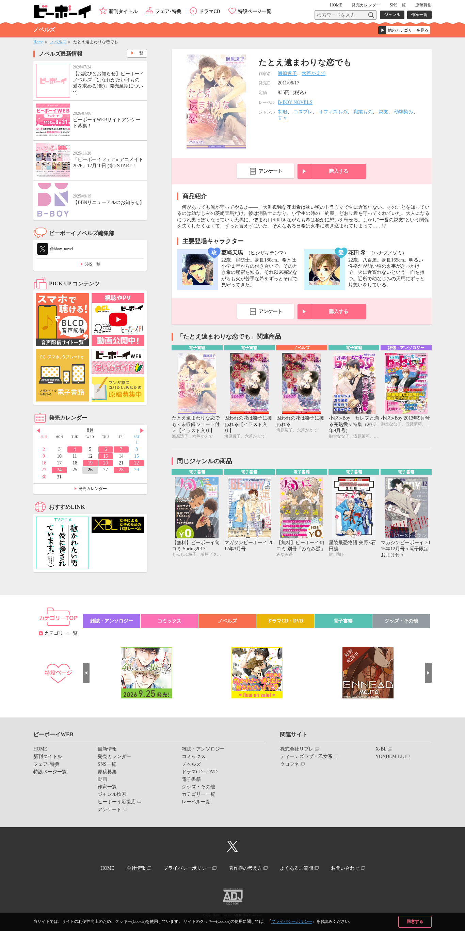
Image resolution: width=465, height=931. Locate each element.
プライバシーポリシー (291, 921)
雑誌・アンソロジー (111, 621)
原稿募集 (423, 5)
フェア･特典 (168, 11)
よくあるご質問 (296, 868)
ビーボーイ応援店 (117, 801)
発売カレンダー (92, 488)
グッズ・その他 (401, 621)
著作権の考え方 (245, 868)
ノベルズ (58, 42)
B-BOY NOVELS (295, 102)
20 (105, 463)
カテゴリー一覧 (61, 633)
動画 (102, 779)
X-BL (381, 749)
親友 (383, 111)
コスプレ (302, 111)
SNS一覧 (398, 5)
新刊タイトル (123, 11)
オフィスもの (333, 111)
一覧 (139, 53)
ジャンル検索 (112, 794)
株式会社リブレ (297, 749)
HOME (336, 5)
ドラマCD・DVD (285, 621)
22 (136, 463)
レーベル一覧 (196, 801)
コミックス (169, 621)
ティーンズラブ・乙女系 (306, 756)
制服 (282, 111)
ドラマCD (209, 11)
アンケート (271, 171)
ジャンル (392, 14)
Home (38, 42)
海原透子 (287, 73)
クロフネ (289, 764)
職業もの (362, 111)
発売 (366, 5)
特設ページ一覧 (254, 11)
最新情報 (107, 749)
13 (105, 456)
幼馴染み (403, 111)
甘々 (282, 118)
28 (121, 469)
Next (142, 431)
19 (90, 463)
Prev (38, 431)
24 (59, 469)
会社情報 (136, 868)
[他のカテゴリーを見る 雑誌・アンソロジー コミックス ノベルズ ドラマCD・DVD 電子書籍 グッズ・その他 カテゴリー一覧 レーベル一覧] (404, 30)
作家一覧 (419, 14)
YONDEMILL (389, 756)
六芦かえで (313, 73)
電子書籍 (343, 621)
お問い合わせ (345, 868)
